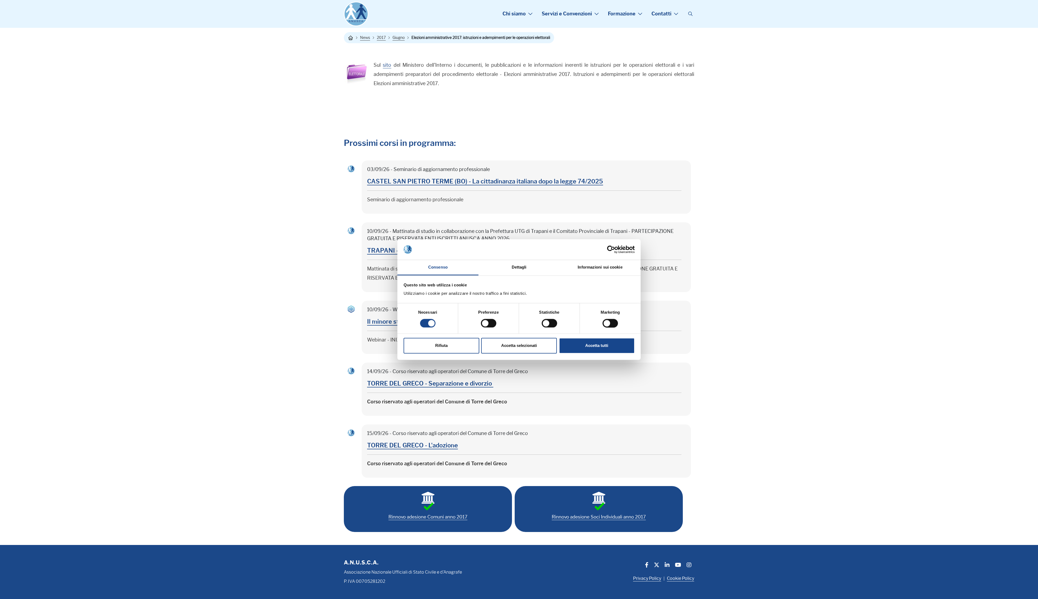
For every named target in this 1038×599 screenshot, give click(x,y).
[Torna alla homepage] (350, 38)
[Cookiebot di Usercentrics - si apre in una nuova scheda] (611, 249)
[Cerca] (690, 14)
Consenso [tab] (438, 267)
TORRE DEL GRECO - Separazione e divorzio (430, 383)
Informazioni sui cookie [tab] (600, 267)
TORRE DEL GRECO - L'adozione (412, 445)
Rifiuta (441, 345)
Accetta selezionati (519, 345)
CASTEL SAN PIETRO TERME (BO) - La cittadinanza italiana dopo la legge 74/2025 (485, 181)
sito (387, 65)
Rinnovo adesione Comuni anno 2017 (427, 517)
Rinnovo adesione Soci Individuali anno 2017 (599, 517)
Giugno (398, 37)
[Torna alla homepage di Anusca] (356, 14)
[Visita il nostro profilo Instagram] (689, 565)
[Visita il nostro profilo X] (656, 565)
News (365, 37)
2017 (381, 37)
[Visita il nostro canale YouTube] (678, 565)
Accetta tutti (596, 345)
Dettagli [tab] (519, 267)
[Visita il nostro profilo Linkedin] (667, 565)
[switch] (488, 323)
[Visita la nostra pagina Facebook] (646, 565)
